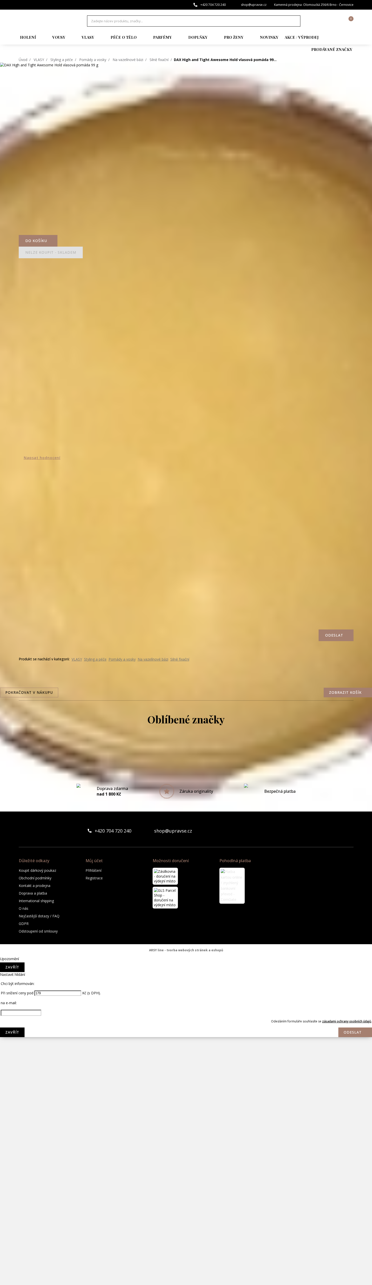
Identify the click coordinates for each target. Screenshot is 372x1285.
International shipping (36, 900)
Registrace (94, 878)
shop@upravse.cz (253, 5)
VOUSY (58, 37)
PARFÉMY (162, 37)
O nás (23, 908)
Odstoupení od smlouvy (38, 931)
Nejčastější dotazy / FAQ (39, 916)
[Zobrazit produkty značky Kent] (186, 951)
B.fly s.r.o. (45, 21)
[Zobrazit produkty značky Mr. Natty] (186, 1072)
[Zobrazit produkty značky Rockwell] (186, 1194)
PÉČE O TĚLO (124, 37)
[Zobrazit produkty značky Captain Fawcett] (186, 768)
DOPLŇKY (198, 37)
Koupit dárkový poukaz (37, 870)
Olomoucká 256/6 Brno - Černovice (328, 5)
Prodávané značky (331, 49)
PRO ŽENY (233, 37)
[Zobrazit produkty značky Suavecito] (186, 1234)
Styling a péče (61, 59)
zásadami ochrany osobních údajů (346, 1021)
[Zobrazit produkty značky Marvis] (186, 971)
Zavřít (12, 967)
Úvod (23, 59)
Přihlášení (93, 870)
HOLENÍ (28, 37)
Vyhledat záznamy (295, 21)
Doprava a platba (33, 893)
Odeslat (353, 1032)
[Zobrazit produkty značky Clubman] (186, 809)
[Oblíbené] (322, 21)
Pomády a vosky (92, 59)
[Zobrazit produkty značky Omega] (186, 1113)
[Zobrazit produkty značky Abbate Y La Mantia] (186, 748)
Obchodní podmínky (35, 878)
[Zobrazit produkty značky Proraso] (186, 1133)
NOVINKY (269, 37)
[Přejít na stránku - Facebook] (341, 831)
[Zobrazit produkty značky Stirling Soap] (186, 1214)
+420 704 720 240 (213, 5)
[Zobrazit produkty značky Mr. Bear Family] (186, 1052)
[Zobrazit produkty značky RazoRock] (186, 1153)
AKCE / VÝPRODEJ (302, 37)
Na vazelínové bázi (128, 59)
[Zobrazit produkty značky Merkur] (186, 991)
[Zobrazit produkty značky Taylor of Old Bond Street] (186, 1254)
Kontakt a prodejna (34, 885)
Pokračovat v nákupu (29, 692)
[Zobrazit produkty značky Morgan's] (186, 1032)
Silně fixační (159, 59)
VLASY (88, 37)
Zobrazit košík (345, 692)
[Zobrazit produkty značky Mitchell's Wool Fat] (186, 1011)
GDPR (24, 923)
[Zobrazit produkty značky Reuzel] (186, 1173)
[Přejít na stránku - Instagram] (349, 831)
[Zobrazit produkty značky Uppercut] (186, 1275)
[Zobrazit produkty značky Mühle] (186, 1092)
